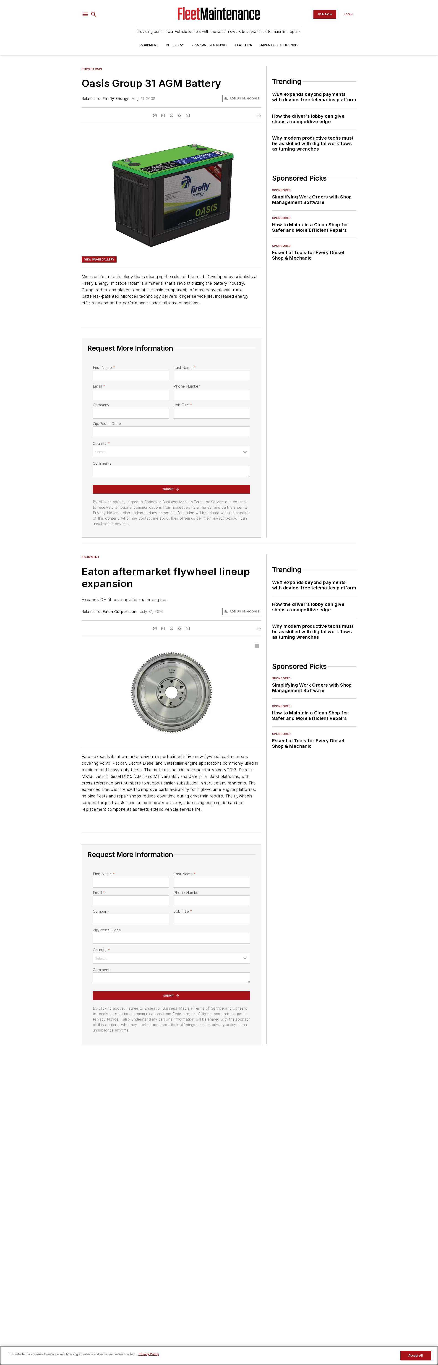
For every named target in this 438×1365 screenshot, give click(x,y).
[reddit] (179, 115)
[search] (93, 14)
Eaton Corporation (119, 611)
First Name (104, 367)
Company (101, 405)
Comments (102, 463)
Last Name (185, 367)
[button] (85, 14)
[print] (259, 115)
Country (101, 443)
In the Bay (175, 45)
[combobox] (171, 451)
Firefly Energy (115, 98)
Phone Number (187, 386)
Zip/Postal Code (107, 423)
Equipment (149, 45)
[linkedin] (163, 115)
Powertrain (92, 69)
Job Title (183, 405)
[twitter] (171, 115)
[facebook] (155, 115)
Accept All (415, 1355)
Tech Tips (243, 45)
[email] (187, 115)
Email (99, 386)
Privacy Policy (148, 1354)
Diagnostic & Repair (209, 45)
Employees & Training (279, 45)
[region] (219, 1355)
